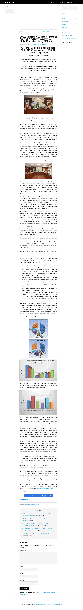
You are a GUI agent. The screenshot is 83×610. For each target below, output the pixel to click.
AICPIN (21, 31)
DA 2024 (64, 32)
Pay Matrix (42, 28)
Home (63, 13)
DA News (64, 27)
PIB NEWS (37, 504)
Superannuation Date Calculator (70, 38)
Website (22, 580)
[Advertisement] (38, 15)
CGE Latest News (30, 504)
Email (21, 573)
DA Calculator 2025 (44, 31)
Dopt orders (65, 24)
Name (21, 566)
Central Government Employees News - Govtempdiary (48, 604)
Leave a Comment (42, 44)
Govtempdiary (10, 2)
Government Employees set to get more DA (38, 496)
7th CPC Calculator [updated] (69, 18)
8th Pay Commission (25, 28)
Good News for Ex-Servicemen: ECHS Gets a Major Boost (38, 533)
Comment (23, 550)
